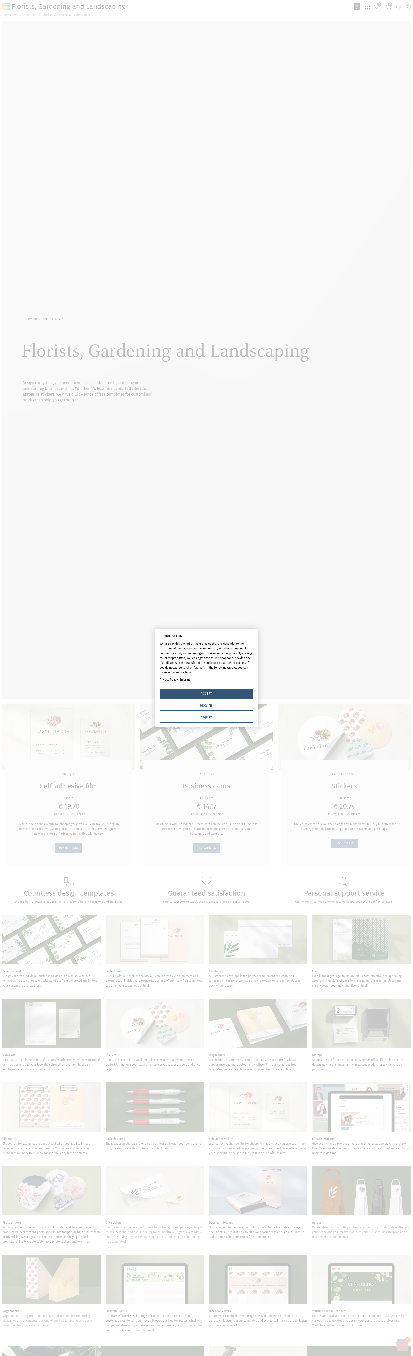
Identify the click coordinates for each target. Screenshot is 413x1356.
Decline (206, 705)
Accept (206, 693)
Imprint (185, 679)
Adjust (206, 717)
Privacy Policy (169, 679)
